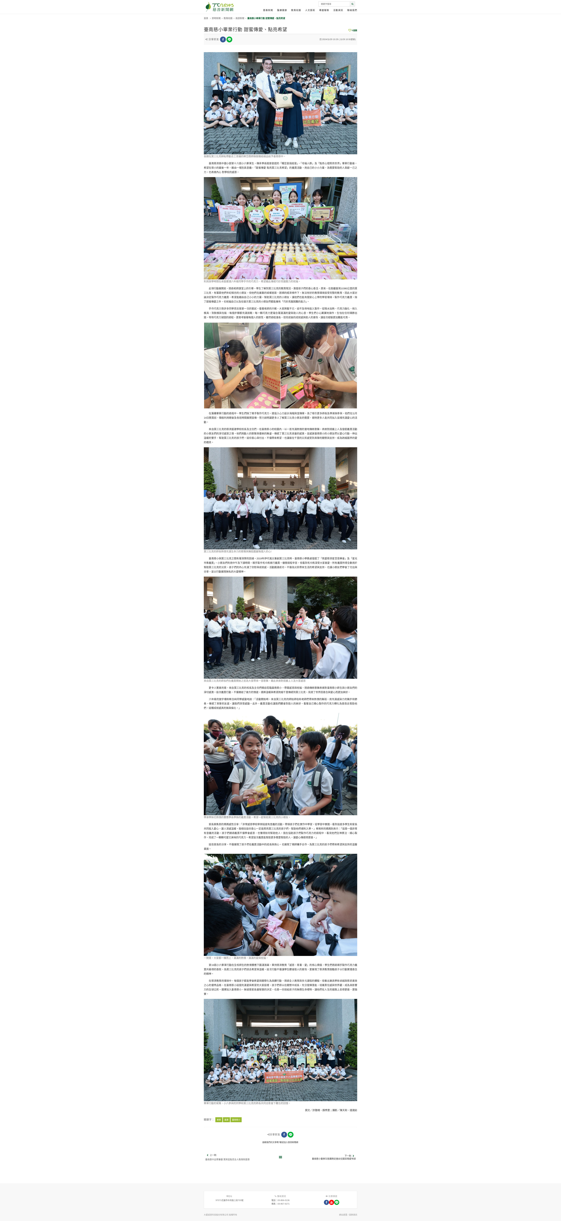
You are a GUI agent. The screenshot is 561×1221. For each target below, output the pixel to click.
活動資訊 (338, 10)
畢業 (219, 1120)
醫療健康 (282, 10)
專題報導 (324, 10)
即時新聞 (216, 18)
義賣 (226, 1120)
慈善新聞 (268, 10)
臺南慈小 (236, 1120)
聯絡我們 (352, 10)
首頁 (206, 18)
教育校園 (296, 10)
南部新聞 (240, 18)
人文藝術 (310, 10)
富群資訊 (353, 1215)
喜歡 (354, 30)
